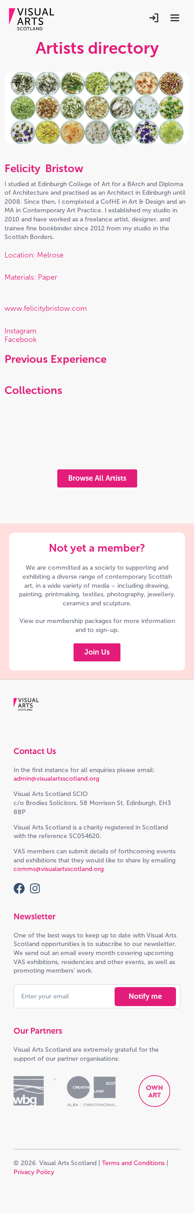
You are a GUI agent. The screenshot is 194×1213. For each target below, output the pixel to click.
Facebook (21, 339)
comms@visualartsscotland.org (59, 869)
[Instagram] (35, 888)
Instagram (21, 331)
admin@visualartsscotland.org (56, 778)
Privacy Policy (34, 1172)
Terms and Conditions (133, 1163)
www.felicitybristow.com (46, 308)
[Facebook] (19, 888)
